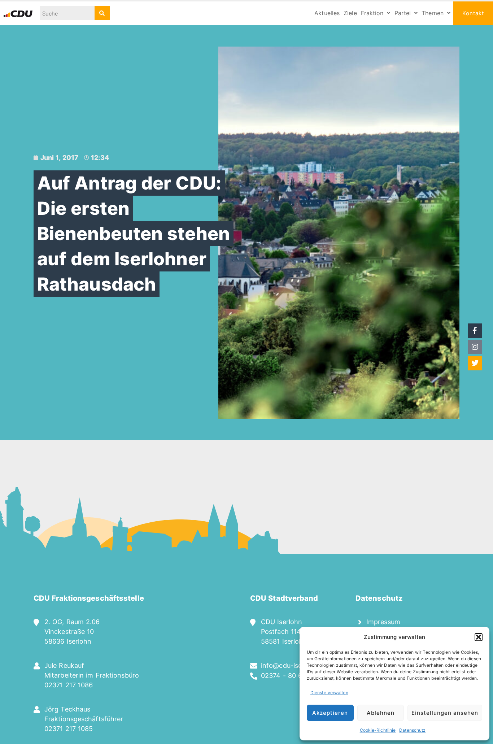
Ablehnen (380, 712)
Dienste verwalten (329, 692)
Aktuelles (327, 13)
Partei (402, 13)
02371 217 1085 (68, 728)
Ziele (350, 13)
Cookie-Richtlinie (378, 730)
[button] (478, 637)
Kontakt (473, 13)
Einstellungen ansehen (444, 712)
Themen (433, 13)
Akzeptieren (330, 712)
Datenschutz (412, 730)
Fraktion (372, 13)
